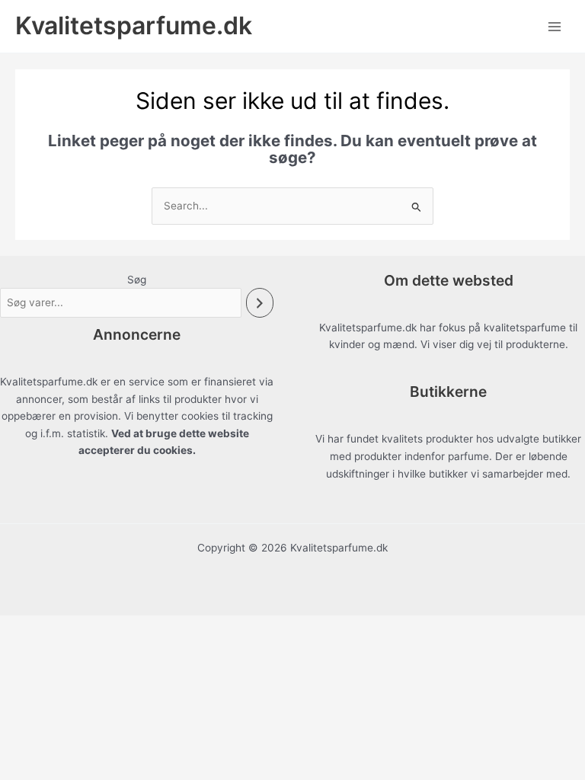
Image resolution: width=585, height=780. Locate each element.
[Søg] (259, 303)
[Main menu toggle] (555, 26)
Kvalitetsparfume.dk (133, 25)
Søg (136, 279)
